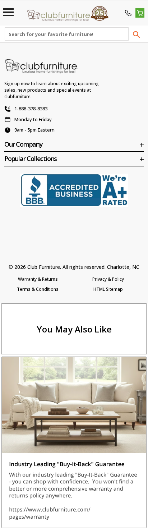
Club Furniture (43, 266)
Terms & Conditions (38, 289)
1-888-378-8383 (30, 108)
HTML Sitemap (108, 289)
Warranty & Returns (38, 279)
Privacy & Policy (108, 279)
